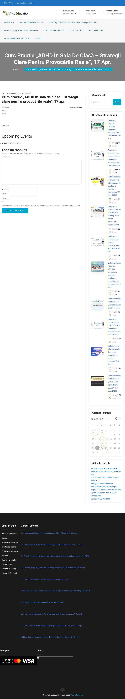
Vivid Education (76, 695)
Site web (5, 198)
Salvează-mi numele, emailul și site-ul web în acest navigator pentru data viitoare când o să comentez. (41, 205)
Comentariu (6, 157)
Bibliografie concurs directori (102, 484)
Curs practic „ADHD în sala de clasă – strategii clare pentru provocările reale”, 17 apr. (68, 69)
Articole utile (76, 31)
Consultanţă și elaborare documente (21, 31)
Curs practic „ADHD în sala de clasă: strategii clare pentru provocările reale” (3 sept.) (53, 568)
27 (106, 448)
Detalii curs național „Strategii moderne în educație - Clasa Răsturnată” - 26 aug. (114, 129)
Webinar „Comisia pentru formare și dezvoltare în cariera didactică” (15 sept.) (50, 637)
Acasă (16, 69)
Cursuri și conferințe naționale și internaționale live (72, 23)
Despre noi (9, 23)
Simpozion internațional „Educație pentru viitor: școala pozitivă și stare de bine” (106, 471)
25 (97, 448)
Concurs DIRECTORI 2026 (54, 31)
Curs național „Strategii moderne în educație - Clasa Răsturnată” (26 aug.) (49, 533)
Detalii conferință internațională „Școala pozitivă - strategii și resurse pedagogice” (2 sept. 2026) (114, 186)
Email (4, 194)
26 (102, 448)
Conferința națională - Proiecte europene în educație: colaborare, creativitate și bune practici (56, 591)
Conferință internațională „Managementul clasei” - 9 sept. (43, 602)
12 (102, 439)
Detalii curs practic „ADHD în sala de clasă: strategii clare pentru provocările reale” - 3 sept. (114, 216)
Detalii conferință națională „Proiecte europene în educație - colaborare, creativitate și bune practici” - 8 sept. (114, 275)
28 (97, 430)
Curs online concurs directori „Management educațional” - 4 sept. (46, 579)
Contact (39, 38)
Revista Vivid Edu (95, 31)
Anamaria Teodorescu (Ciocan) (19, 93)
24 (93, 448)
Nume (5, 189)
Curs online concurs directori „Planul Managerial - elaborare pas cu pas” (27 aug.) (52, 545)
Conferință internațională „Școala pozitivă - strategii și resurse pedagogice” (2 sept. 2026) (55, 556)
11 (97, 439)
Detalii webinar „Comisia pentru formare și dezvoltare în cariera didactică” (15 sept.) (114, 355)
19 (102, 444)
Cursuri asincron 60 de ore (31, 23)
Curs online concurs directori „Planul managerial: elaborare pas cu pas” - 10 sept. (51, 626)
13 (106, 439)
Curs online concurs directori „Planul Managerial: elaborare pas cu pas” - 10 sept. (51, 614)
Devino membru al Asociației (16, 38)
